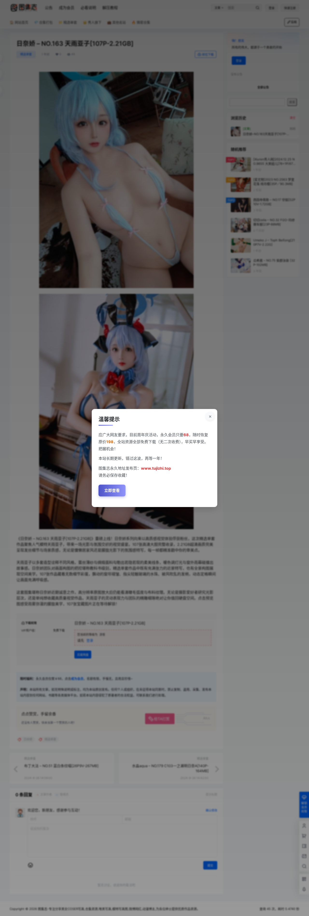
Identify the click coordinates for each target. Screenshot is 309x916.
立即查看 (112, 490)
